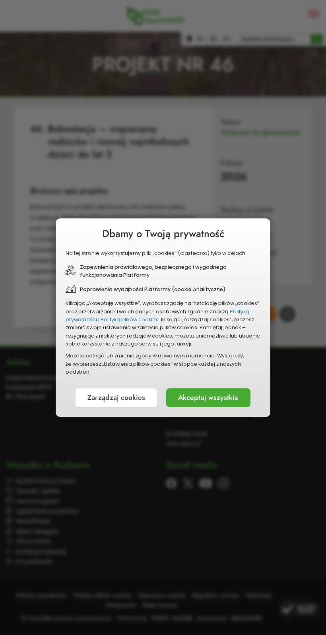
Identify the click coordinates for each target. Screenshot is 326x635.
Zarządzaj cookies (116, 397)
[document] (163, 317)
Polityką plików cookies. (130, 319)
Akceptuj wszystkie (208, 397)
